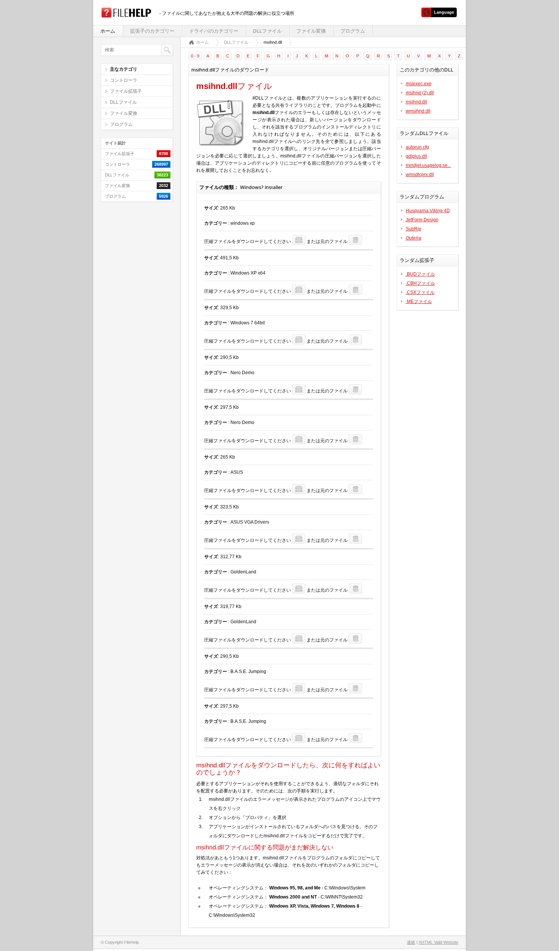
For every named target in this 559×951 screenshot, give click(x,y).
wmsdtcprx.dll (420, 174)
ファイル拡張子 (126, 91)
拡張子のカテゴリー (152, 31)
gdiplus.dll (416, 156)
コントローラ (123, 80)
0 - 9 (195, 56)
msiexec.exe (419, 83)
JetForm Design (422, 219)
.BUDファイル (420, 274)
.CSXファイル (420, 292)
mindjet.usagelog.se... (428, 165)
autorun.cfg (417, 147)
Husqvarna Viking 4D (428, 210)
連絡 (411, 942)
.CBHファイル (420, 283)
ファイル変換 (311, 31)
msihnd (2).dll (420, 92)
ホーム (107, 31)
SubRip (413, 229)
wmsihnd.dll (418, 111)
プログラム (352, 31)
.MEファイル (419, 301)
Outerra (413, 238)
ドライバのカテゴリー (213, 31)
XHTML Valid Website (438, 942)
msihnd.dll (416, 102)
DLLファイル (267, 31)
